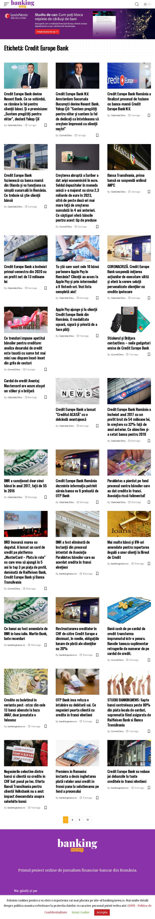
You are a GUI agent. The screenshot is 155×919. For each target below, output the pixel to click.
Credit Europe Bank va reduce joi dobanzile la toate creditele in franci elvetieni (128, 776)
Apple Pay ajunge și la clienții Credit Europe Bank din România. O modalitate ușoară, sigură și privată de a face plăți (76, 319)
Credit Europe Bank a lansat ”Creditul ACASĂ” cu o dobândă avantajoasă (76, 414)
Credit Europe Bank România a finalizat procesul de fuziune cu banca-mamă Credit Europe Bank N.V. (129, 101)
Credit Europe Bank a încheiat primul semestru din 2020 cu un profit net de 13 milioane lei (25, 273)
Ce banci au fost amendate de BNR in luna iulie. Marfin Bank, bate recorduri (26, 633)
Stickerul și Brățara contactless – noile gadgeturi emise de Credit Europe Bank (128, 343)
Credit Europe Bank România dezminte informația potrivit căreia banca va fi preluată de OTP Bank (77, 488)
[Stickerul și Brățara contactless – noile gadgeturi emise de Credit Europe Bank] (129, 320)
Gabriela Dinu (15, 125)
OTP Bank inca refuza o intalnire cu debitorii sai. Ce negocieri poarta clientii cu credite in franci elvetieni (76, 707)
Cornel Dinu (65, 135)
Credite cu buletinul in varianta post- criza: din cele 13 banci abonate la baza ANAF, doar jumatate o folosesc (24, 709)
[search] (137, 4)
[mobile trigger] (7, 4)
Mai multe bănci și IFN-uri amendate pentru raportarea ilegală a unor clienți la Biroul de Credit (128, 549)
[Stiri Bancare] (23, 4)
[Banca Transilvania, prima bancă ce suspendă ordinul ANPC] (129, 157)
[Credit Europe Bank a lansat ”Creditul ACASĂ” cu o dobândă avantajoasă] (77, 391)
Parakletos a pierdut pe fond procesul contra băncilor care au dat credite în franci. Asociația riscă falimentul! (128, 488)
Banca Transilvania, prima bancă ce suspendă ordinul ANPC (126, 180)
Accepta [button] (102, 912)
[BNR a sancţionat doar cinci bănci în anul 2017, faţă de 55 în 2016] (26, 462)
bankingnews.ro (68, 573)
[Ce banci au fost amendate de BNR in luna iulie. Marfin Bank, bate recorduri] (26, 610)
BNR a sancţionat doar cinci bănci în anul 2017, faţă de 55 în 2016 (25, 485)
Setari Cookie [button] (80, 912)
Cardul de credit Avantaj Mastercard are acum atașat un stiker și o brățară (24, 385)
